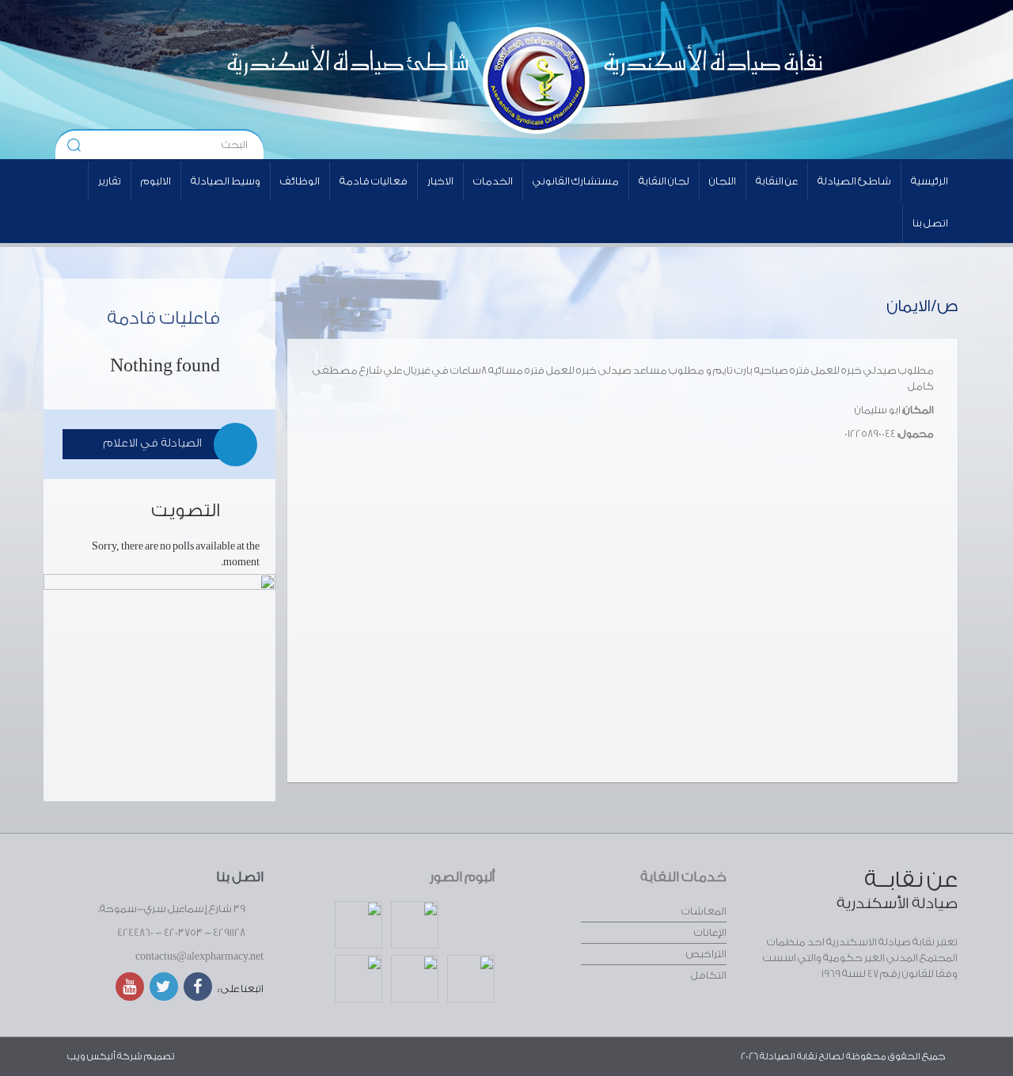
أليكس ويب (91, 1056)
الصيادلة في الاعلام (152, 443)
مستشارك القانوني (576, 181)
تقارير (109, 181)
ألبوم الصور (462, 876)
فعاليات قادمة (374, 181)
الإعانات (710, 932)
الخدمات (493, 181)
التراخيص (706, 954)
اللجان (722, 181)
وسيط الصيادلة (225, 181)
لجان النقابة (664, 181)
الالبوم (156, 181)
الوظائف (300, 181)
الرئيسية (929, 181)
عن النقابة (777, 181)
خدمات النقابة (683, 876)
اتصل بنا (930, 223)
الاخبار (440, 181)
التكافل (709, 975)
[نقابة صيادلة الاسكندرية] (670, 79)
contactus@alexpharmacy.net (199, 956)
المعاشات (704, 911)
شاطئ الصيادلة (854, 181)
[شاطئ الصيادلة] (305, 79)
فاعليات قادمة (163, 318)
